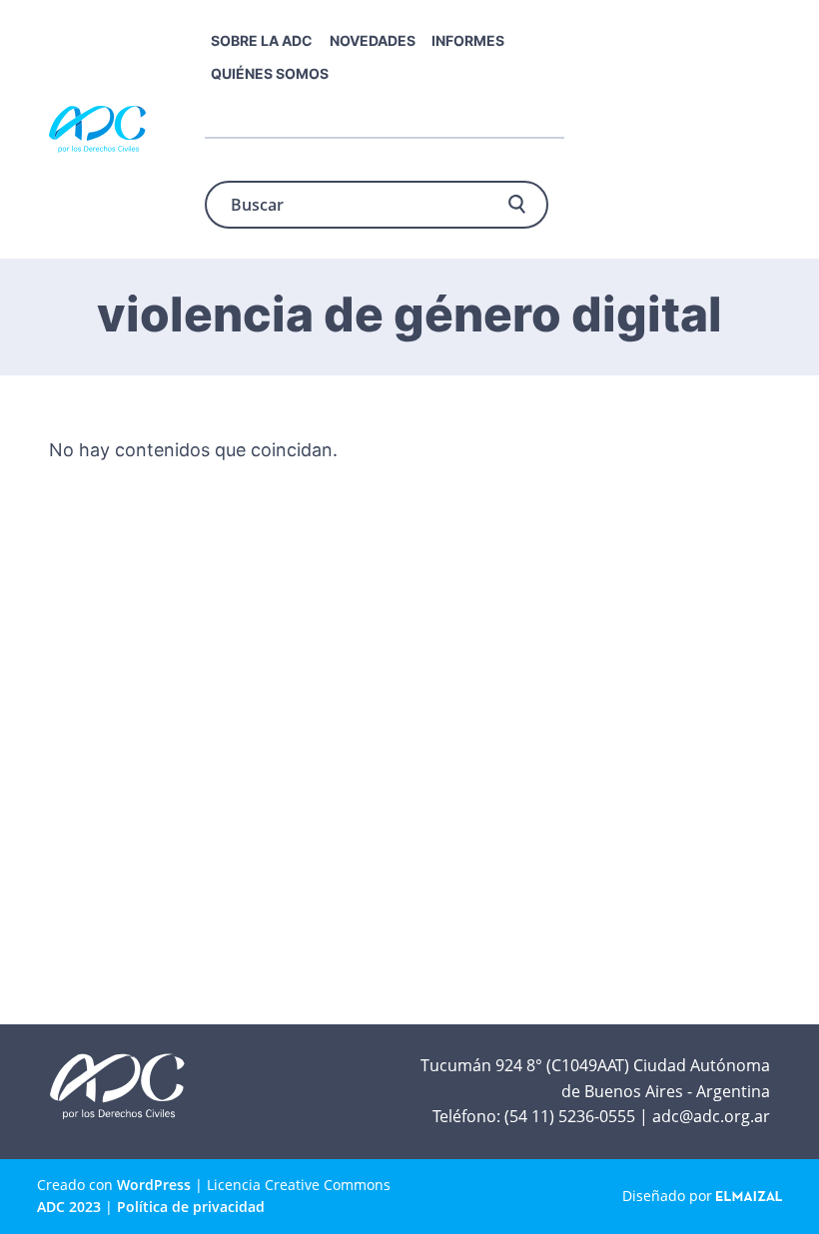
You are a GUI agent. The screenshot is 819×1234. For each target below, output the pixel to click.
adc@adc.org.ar (711, 1116)
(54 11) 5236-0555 (569, 1116)
